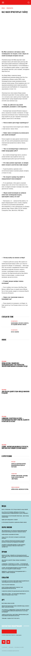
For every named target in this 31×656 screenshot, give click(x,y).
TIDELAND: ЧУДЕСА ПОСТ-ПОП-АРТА (10, 618)
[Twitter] (14, 45)
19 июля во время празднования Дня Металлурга (15, 591)
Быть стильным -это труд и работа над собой (15, 509)
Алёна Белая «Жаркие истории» (20, 489)
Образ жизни (15, 487)
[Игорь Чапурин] (6, 331)
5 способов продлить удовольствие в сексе (14, 522)
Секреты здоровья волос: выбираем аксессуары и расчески (18, 465)
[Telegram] (25, 45)
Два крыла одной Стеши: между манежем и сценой (15, 392)
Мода (3, 8)
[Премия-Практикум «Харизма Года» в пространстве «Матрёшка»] (6, 476)
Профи (4, 361)
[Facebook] (4, 45)
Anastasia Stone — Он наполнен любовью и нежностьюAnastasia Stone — (14, 594)
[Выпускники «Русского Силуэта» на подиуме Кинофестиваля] (6, 323)
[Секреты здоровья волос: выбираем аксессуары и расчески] (6, 464)
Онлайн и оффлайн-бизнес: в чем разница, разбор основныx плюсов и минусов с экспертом (13, 545)
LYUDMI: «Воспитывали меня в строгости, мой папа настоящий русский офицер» (15, 447)
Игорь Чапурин (15, 332)
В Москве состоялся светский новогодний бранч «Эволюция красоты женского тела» (15, 581)
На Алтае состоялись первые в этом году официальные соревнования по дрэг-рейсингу (15, 513)
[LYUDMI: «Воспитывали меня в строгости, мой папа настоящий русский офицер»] (15, 434)
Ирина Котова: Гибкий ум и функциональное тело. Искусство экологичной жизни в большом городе (15, 364)
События (14, 473)
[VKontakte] (4, 642)
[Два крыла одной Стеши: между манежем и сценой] (15, 379)
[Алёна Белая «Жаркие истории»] (6, 488)
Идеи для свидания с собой (9, 519)
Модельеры (10, 8)
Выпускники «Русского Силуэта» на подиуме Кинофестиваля (20, 323)
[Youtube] (8, 642)
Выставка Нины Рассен (8, 603)
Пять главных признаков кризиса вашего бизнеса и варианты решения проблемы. (13, 541)
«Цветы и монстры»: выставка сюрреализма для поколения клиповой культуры (15, 615)
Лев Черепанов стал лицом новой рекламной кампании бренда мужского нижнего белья (14, 531)
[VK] (9, 45)
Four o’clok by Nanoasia (8, 584)
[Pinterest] (19, 45)
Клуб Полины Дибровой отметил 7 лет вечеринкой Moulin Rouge (12, 588)
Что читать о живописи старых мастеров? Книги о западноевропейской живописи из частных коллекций (15, 611)
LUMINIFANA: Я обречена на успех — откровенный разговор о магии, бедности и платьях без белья (15, 419)
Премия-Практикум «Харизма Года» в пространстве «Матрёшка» (19, 477)
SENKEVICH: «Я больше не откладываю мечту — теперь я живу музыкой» (14, 572)
